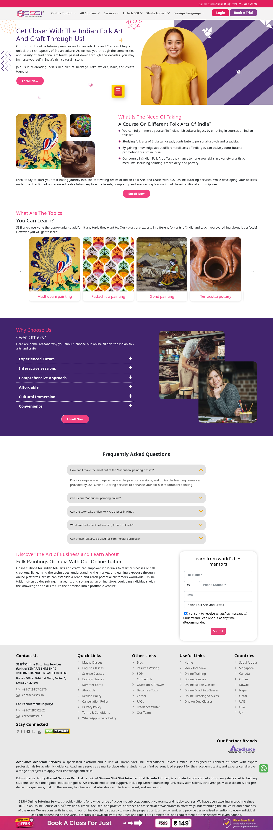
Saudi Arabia (247, 662)
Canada (244, 674)
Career (141, 696)
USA (241, 707)
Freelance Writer (148, 707)
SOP (139, 674)
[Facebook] (18, 731)
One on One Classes (198, 701)
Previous (21, 270)
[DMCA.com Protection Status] (57, 731)
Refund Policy (91, 696)
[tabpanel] (54, 270)
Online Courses (195, 679)
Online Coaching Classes (201, 690)
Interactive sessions (37, 368)
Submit (218, 631)
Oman (243, 679)
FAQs (140, 701)
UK (240, 713)
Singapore (246, 668)
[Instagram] (24, 731)
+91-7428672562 (33, 710)
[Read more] (136, 823)
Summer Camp (92, 685)
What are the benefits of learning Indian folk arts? (102, 525)
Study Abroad (156, 13)
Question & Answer (150, 685)
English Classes (93, 668)
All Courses (88, 13)
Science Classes (93, 674)
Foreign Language (187, 13)
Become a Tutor (147, 690)
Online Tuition (62, 13)
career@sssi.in (32, 716)
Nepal (242, 690)
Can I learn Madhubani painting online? (95, 498)
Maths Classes (92, 662)
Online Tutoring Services (201, 696)
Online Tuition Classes (199, 685)
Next (252, 270)
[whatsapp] (263, 768)
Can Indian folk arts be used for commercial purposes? (105, 538)
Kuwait (243, 685)
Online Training (195, 674)
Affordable (29, 387)
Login (220, 13)
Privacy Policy (91, 707)
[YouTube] (29, 731)
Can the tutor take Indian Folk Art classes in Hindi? (102, 511)
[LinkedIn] (34, 731)
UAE (241, 701)
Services (110, 13)
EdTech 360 (131, 13)
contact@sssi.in (215, 4)
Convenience (31, 406)
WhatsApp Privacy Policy (99, 718)
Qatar (242, 696)
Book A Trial (243, 13)
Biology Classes (93, 679)
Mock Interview (195, 668)
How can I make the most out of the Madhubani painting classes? (112, 470)
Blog (139, 662)
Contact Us (144, 679)
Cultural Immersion (37, 396)
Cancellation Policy (95, 701)
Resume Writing (147, 668)
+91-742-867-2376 (244, 4)
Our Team (143, 713)
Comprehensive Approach (43, 377)
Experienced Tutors (37, 358)
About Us (88, 690)
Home (188, 662)
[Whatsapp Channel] (41, 732)
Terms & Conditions (96, 713)
